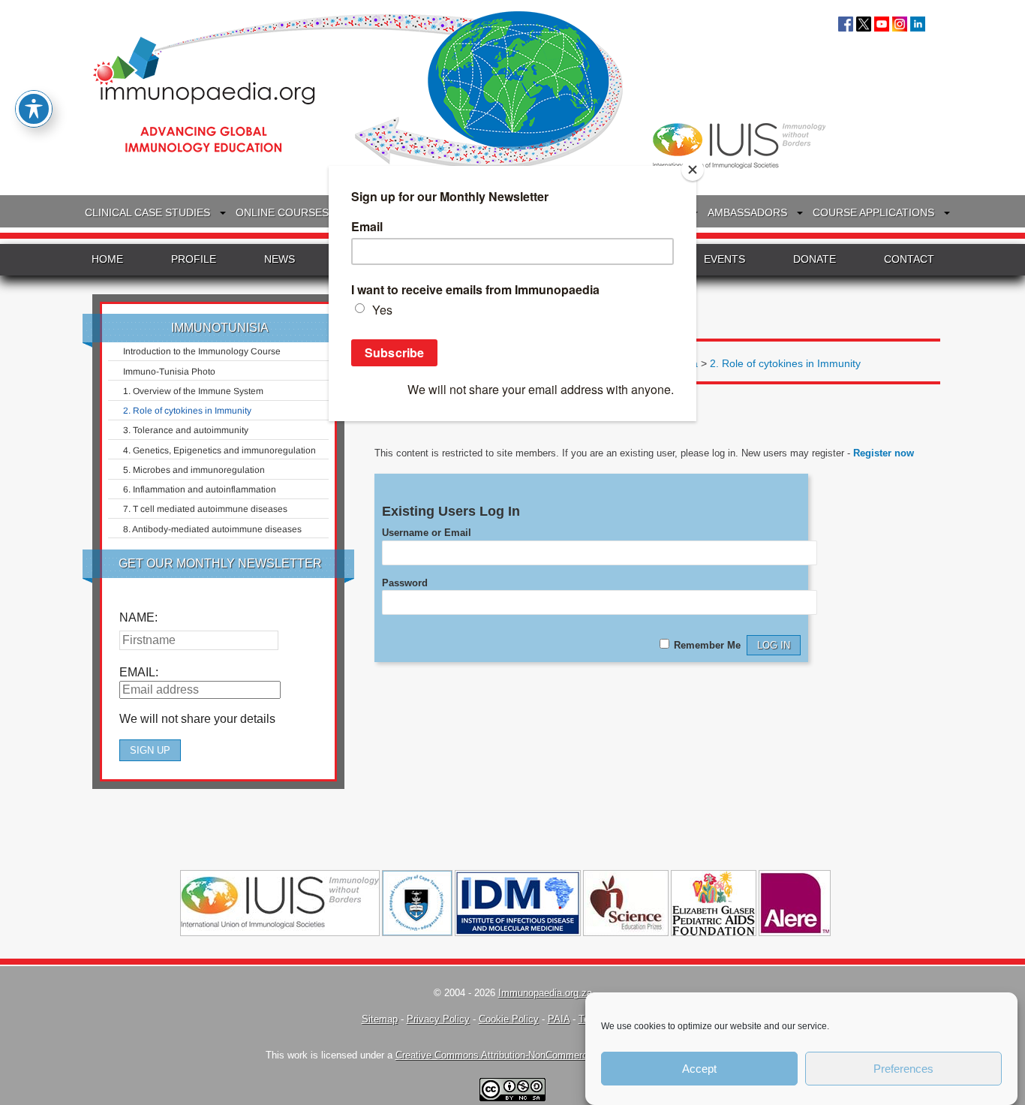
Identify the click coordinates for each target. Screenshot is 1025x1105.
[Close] (692, 169)
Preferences (903, 1068)
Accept (699, 1068)
